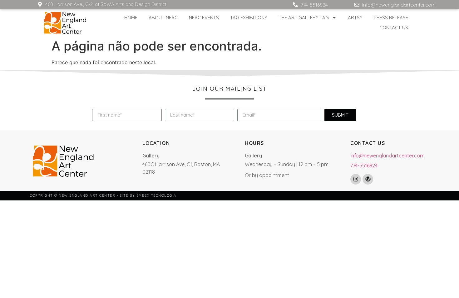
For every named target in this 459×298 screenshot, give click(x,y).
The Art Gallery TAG (304, 18)
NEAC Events (204, 18)
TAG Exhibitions (248, 18)
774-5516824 (364, 165)
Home (130, 18)
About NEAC (163, 18)
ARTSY (355, 18)
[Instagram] (355, 179)
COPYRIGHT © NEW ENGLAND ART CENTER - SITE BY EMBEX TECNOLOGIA (103, 195)
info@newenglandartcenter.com (387, 155)
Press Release (391, 18)
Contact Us (393, 28)
